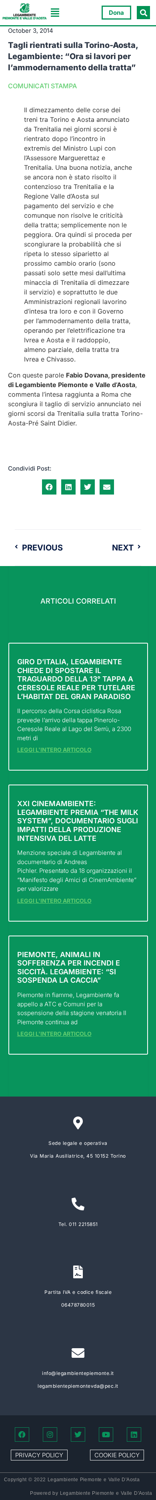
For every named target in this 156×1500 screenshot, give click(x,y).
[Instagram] (50, 1434)
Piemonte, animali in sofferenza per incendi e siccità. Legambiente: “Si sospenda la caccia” (68, 967)
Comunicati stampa (42, 86)
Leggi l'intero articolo (54, 749)
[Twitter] (78, 1434)
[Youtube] (106, 1434)
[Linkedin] (134, 1434)
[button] (55, 12)
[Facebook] (22, 1434)
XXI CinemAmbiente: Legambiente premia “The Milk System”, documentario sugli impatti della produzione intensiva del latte (77, 820)
